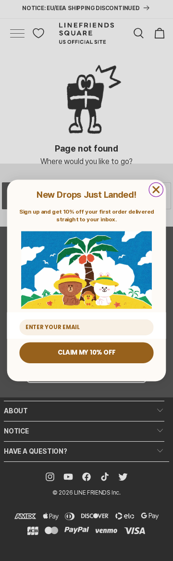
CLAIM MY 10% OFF (86, 352)
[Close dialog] (156, 189)
